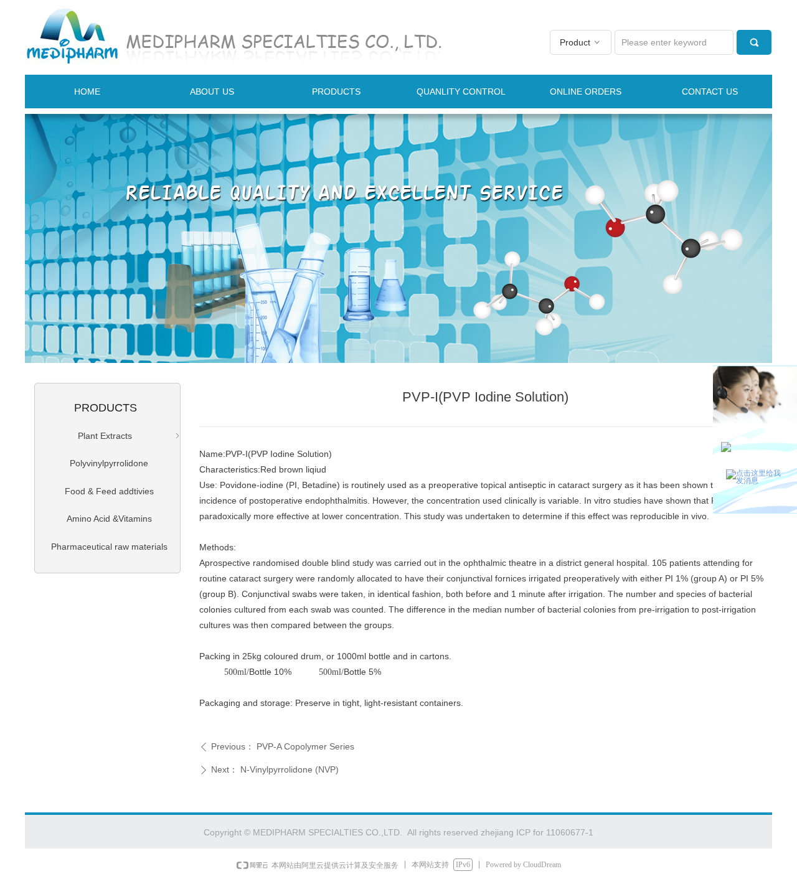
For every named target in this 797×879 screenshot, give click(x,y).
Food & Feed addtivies (109, 491)
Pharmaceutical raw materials (109, 547)
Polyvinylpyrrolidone (109, 463)
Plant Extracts (130, 436)
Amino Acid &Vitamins (109, 519)
